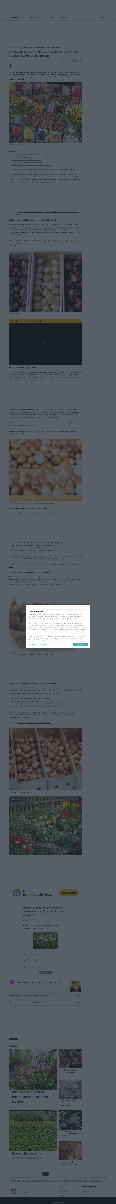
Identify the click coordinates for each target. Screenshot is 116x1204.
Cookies (38, 640)
